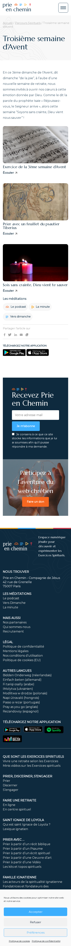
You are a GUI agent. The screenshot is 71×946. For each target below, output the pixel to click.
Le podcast (18, 306)
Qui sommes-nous (16, 627)
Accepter (35, 912)
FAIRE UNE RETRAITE (19, 800)
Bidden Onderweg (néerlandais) (27, 675)
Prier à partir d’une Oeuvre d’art (27, 857)
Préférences (35, 932)
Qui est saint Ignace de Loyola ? (26, 824)
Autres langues (17, 670)
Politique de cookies (19, 941)
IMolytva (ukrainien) (18, 689)
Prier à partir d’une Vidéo (22, 862)
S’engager (10, 790)
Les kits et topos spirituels (22, 867)
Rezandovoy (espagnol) (21, 711)
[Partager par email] (21, 334)
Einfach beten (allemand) (22, 680)
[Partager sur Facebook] (4, 334)
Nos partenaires (15, 622)
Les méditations (17, 594)
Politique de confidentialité (46, 941)
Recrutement (13, 631)
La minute (42, 306)
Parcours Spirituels (28, 23)
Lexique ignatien (15, 829)
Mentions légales (15, 651)
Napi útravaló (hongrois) (21, 698)
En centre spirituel (17, 809)
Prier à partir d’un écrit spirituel (26, 853)
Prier (6, 781)
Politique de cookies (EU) (22, 660)
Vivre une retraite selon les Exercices (30, 761)
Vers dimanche (20, 316)
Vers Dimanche (14, 603)
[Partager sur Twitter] (9, 334)
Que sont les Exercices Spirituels (33, 756)
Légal (8, 642)
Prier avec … (13, 839)
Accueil (7, 23)
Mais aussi (12, 618)
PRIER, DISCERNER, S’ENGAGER (27, 776)
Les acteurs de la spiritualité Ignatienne (32, 882)
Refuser (35, 922)
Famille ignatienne (20, 877)
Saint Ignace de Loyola (23, 820)
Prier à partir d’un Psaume (23, 848)
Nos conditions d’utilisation (23, 655)
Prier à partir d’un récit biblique (26, 844)
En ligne (9, 805)
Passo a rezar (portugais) (21, 702)
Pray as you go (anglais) (20, 707)
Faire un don (35, 501)
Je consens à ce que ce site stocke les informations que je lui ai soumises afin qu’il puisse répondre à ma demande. (34, 440)
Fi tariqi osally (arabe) (18, 684)
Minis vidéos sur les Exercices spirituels (31, 765)
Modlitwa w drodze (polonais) (25, 693)
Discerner (10, 785)
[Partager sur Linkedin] (15, 334)
